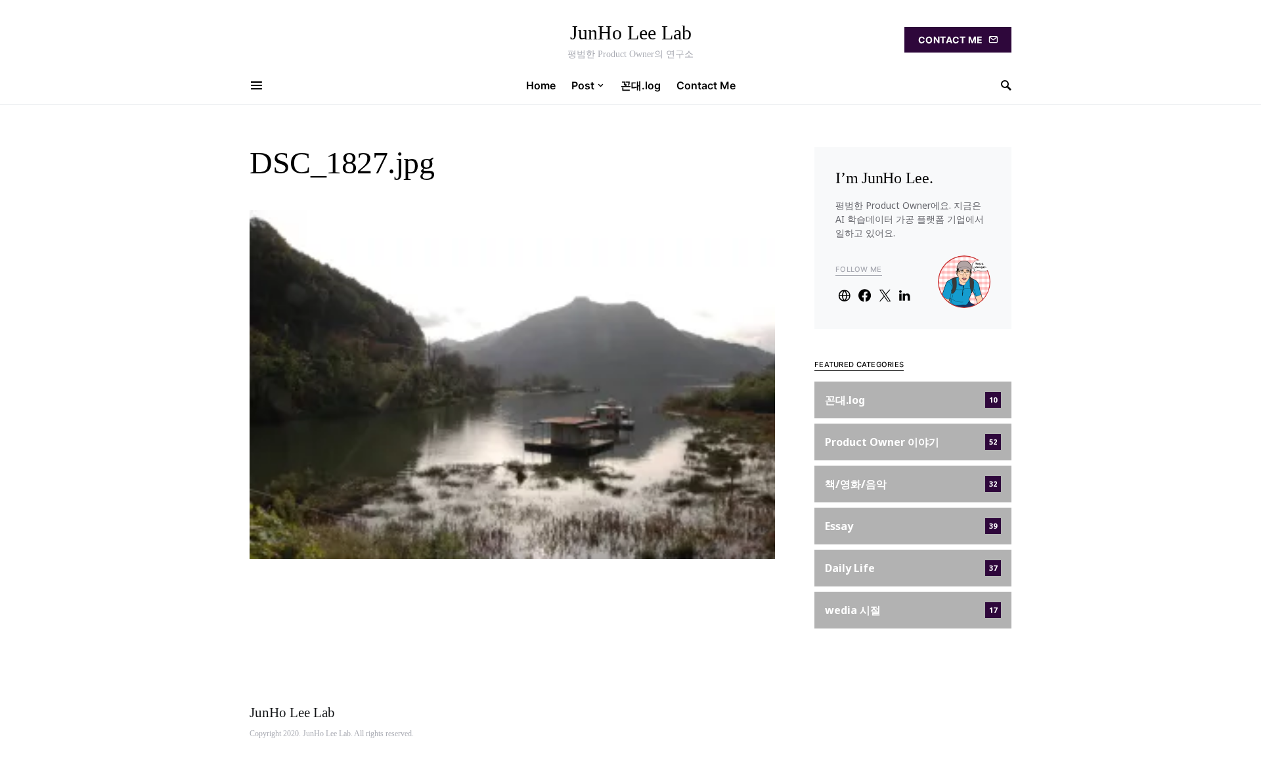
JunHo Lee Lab (631, 32)
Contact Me (950, 39)
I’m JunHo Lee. (884, 178)
